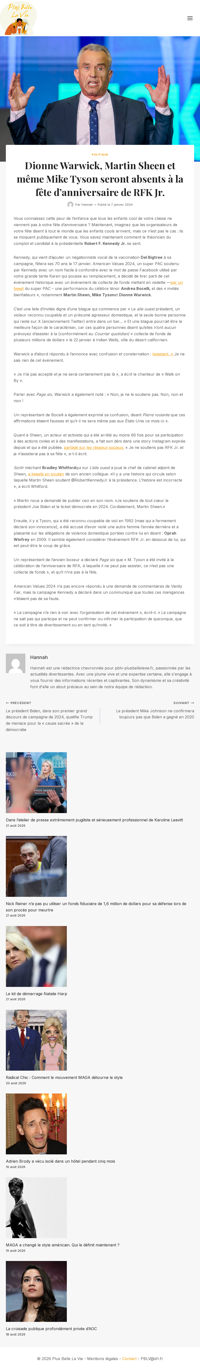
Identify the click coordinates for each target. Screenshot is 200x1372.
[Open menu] (192, 18)
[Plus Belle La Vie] (18, 18)
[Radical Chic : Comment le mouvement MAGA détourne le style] (100, 1040)
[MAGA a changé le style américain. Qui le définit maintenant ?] (100, 1207)
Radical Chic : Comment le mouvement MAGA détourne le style (64, 1077)
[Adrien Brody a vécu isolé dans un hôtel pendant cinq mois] (100, 1124)
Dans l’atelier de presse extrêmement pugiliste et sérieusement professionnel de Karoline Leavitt (94, 819)
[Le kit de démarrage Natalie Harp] (100, 956)
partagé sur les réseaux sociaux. (94, 447)
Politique (100, 154)
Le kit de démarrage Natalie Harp (36, 993)
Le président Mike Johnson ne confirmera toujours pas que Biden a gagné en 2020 (155, 710)
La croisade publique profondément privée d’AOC (51, 1328)
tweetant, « (163, 354)
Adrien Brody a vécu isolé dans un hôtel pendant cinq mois (60, 1161)
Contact (129, 1358)
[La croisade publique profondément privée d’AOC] (100, 1291)
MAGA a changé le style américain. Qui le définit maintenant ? (63, 1244)
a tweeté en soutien (46, 474)
